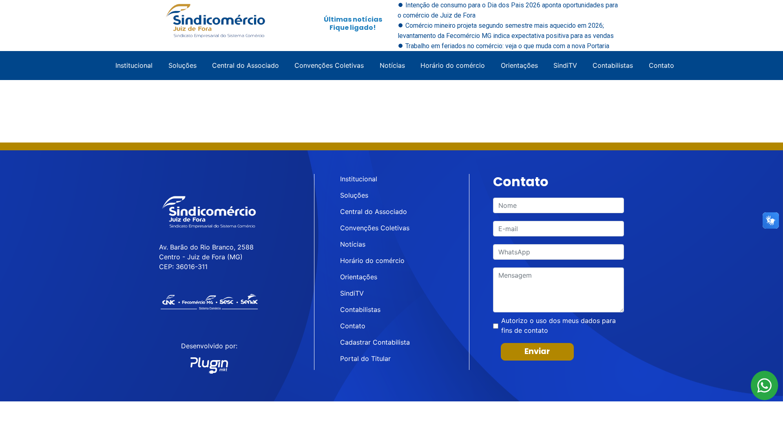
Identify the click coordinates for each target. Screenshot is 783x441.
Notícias (392, 65)
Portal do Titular (365, 358)
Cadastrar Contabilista (375, 342)
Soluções (182, 65)
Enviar (537, 351)
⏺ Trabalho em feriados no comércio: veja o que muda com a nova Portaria (503, 46)
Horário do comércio (452, 65)
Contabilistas (613, 65)
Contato (661, 65)
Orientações (519, 65)
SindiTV (565, 65)
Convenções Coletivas (329, 65)
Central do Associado (245, 65)
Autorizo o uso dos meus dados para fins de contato (558, 325)
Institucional (134, 65)
